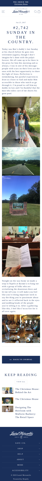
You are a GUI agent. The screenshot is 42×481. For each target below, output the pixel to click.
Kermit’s (23, 284)
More (20, 465)
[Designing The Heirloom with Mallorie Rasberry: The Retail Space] (7, 409)
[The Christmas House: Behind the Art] (7, 390)
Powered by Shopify (21, 479)
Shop (20, 448)
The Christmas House (26, 399)
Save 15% (20, 443)
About (20, 459)
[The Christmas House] (7, 400)
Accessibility (20, 470)
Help (20, 454)
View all (21, 382)
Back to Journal (23, 359)
